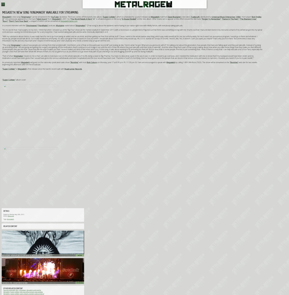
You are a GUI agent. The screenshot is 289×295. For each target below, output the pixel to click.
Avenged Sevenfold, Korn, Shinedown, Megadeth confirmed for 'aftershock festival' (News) (22, 291)
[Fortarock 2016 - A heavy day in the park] (43, 271)
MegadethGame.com (68, 21)
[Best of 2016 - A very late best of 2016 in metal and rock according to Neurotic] (43, 243)
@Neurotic (11, 216)
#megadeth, (10, 219)
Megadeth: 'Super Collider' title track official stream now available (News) (23, 293)
